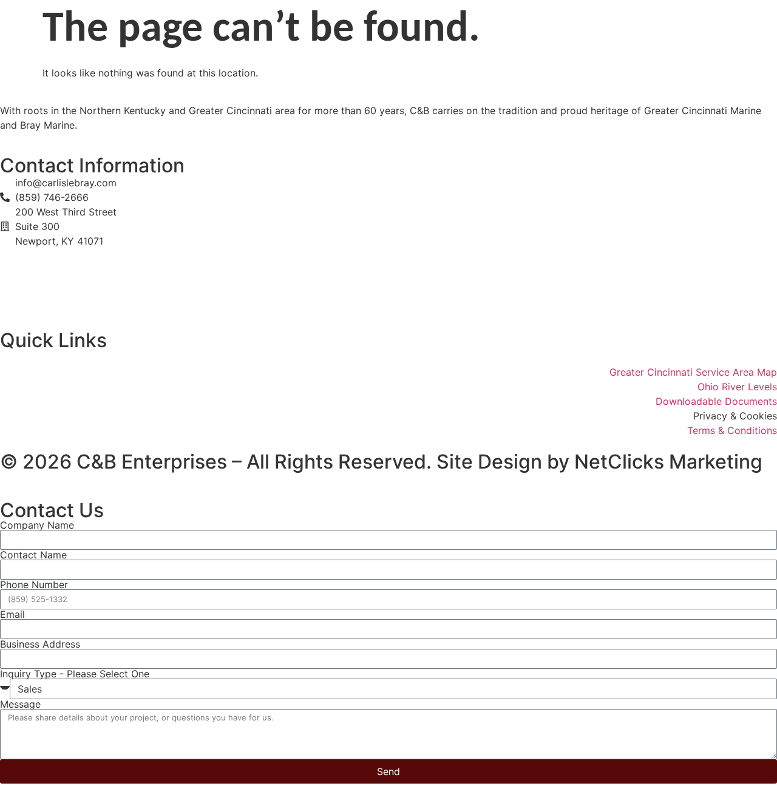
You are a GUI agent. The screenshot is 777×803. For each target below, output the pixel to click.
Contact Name (33, 555)
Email (12, 614)
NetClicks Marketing (668, 461)
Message (20, 704)
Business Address (40, 644)
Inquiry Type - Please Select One (74, 674)
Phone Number (34, 584)
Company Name (37, 525)
